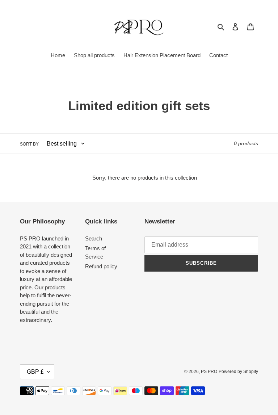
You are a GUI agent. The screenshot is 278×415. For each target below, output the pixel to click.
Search (93, 238)
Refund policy (101, 266)
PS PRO (209, 371)
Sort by (29, 144)
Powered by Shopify (238, 371)
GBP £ (35, 372)
